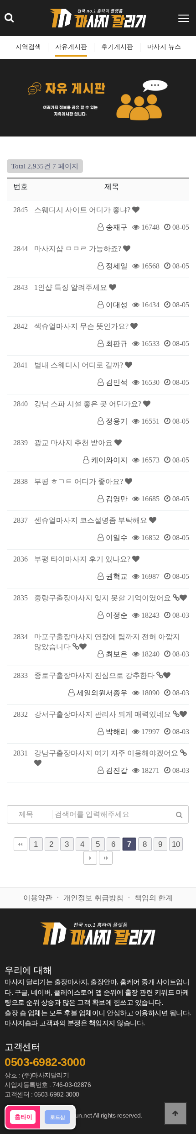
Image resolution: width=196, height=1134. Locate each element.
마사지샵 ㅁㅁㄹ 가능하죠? (78, 248)
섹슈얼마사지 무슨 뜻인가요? (82, 326)
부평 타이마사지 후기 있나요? (83, 559)
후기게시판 (117, 46)
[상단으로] (175, 1113)
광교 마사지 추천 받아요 (74, 442)
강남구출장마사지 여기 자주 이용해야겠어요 (107, 753)
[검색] (179, 814)
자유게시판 (71, 46)
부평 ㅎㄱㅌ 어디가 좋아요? (79, 481)
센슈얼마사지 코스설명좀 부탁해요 (91, 520)
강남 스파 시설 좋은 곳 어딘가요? (88, 404)
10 (176, 844)
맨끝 (106, 858)
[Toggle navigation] (184, 18)
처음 (20, 844)
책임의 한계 (153, 898)
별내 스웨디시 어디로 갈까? (79, 365)
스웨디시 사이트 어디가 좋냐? (83, 210)
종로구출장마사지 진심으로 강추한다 (95, 675)
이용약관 (37, 898)
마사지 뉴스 (164, 46)
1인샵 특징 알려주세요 (71, 287)
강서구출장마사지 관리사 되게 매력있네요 (103, 714)
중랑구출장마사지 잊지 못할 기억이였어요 (103, 598)
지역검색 (28, 46)
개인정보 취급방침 (93, 898)
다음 (90, 858)
